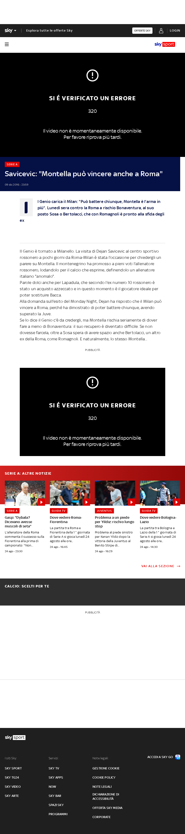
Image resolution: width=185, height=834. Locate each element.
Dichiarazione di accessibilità (105, 796)
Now (52, 786)
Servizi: (54, 758)
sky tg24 (12, 777)
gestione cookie (105, 768)
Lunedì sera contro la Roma (73, 207)
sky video (13, 786)
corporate (101, 817)
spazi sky (56, 805)
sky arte (12, 796)
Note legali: (100, 758)
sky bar (55, 796)
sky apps (56, 777)
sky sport (13, 768)
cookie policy (104, 777)
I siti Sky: (11, 758)
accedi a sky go (160, 757)
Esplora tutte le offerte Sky (49, 30)
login (175, 30)
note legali (102, 786)
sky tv (54, 768)
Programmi (58, 814)
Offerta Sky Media (107, 808)
